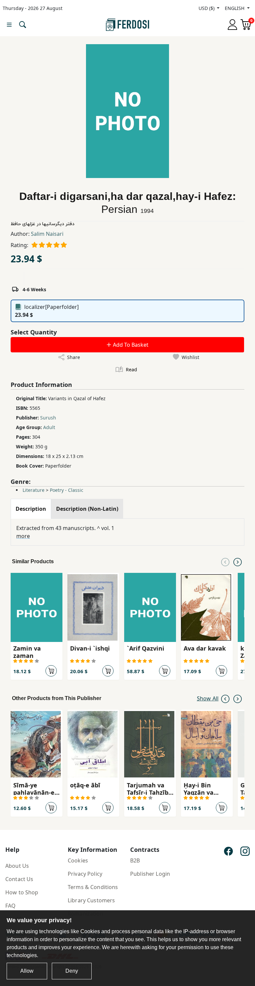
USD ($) (207, 8)
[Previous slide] (225, 561)
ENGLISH (235, 8)
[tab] (31, 509)
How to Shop (22, 892)
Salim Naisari (47, 233)
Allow (27, 971)
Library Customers (91, 900)
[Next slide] (237, 561)
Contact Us (19, 879)
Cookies (78, 860)
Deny (71, 971)
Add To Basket (130, 344)
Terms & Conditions (93, 887)
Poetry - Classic (66, 490)
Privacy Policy (85, 873)
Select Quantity (34, 332)
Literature (33, 490)
